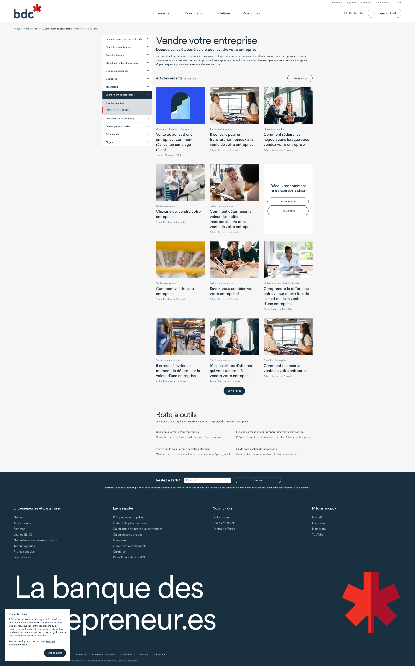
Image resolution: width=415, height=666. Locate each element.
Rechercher (357, 13)
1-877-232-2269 (223, 523)
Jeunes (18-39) (23, 534)
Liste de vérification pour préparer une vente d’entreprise (270, 431)
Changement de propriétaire (57, 28)
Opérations (111, 79)
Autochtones (22, 523)
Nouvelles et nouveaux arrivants (35, 540)
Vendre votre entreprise (118, 109)
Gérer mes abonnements (130, 546)
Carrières (366, 2)
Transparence (160, 654)
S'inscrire (257, 480)
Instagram (319, 529)
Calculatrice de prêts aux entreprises (137, 529)
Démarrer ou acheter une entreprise (124, 39)
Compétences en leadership (120, 118)
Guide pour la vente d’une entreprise (177, 431)
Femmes (19, 529)
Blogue (109, 142)
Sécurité (144, 654)
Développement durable (118, 126)
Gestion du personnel (117, 71)
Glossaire (119, 540)
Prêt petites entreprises (128, 517)
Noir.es (18, 517)
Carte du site (80, 654)
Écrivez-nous (221, 517)
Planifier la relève (115, 103)
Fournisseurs (22, 557)
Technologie (112, 86)
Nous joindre (382, 2)
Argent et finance (115, 55)
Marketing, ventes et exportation (122, 63)
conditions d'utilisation (101, 660)
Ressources (251, 13)
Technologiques (24, 546)
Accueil (17, 28)
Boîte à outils (112, 134)
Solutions (223, 13)
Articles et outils (32, 28)
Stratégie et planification (118, 47)
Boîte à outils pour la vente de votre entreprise (183, 448)
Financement (162, 13)
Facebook (319, 523)
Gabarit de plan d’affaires (130, 523)
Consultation (194, 13)
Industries (337, 2)
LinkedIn (317, 517)
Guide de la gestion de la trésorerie (256, 448)
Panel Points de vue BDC (129, 557)
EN (399, 2)
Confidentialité (127, 654)
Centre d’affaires (224, 529)
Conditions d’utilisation (103, 654)
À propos (351, 2)
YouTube (317, 534)
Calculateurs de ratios (127, 534)
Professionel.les (24, 551)
